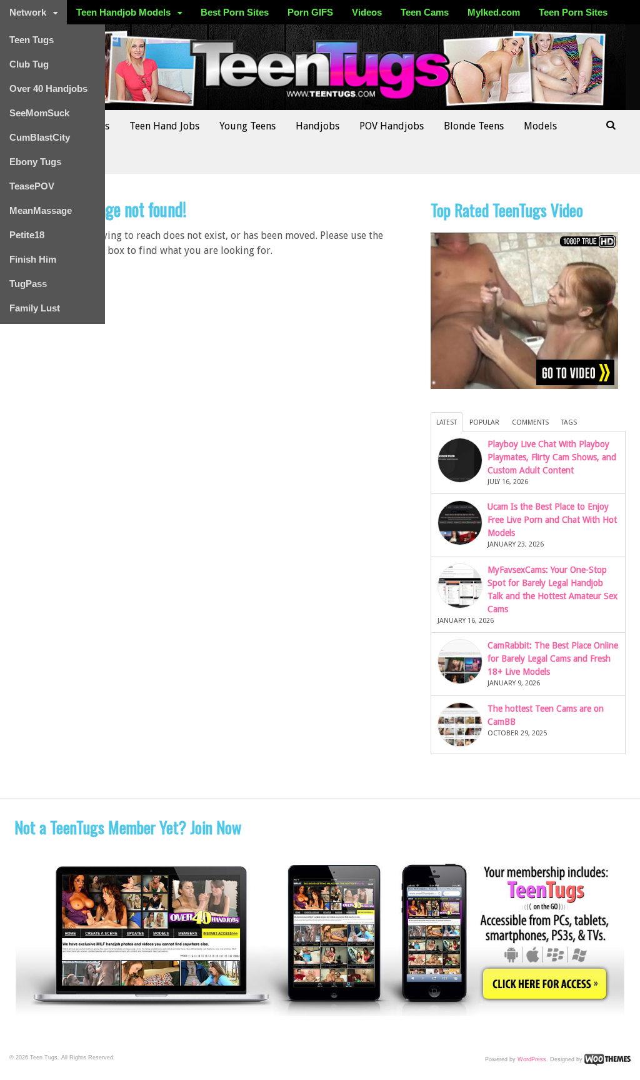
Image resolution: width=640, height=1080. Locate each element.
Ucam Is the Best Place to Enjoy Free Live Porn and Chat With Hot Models (552, 520)
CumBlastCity (39, 137)
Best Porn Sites (235, 12)
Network (27, 12)
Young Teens (247, 126)
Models (540, 126)
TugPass (28, 283)
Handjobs (317, 126)
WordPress (532, 1059)
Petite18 (26, 235)
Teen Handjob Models (123, 12)
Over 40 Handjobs (48, 88)
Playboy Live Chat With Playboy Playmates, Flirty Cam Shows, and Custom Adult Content (552, 457)
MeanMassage (40, 210)
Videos (367, 12)
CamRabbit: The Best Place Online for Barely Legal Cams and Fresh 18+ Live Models (553, 658)
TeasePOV (31, 186)
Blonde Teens (474, 126)
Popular (484, 422)
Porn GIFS (310, 12)
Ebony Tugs (35, 161)
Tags (569, 422)
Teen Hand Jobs (164, 126)
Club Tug (29, 64)
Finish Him (32, 259)
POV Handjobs (391, 126)
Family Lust (34, 308)
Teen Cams (425, 12)
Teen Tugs (31, 39)
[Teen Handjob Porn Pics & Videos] (320, 103)
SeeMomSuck (39, 113)
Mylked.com (494, 12)
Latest (446, 422)
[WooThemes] (607, 1059)
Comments (530, 422)
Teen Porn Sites (573, 12)
